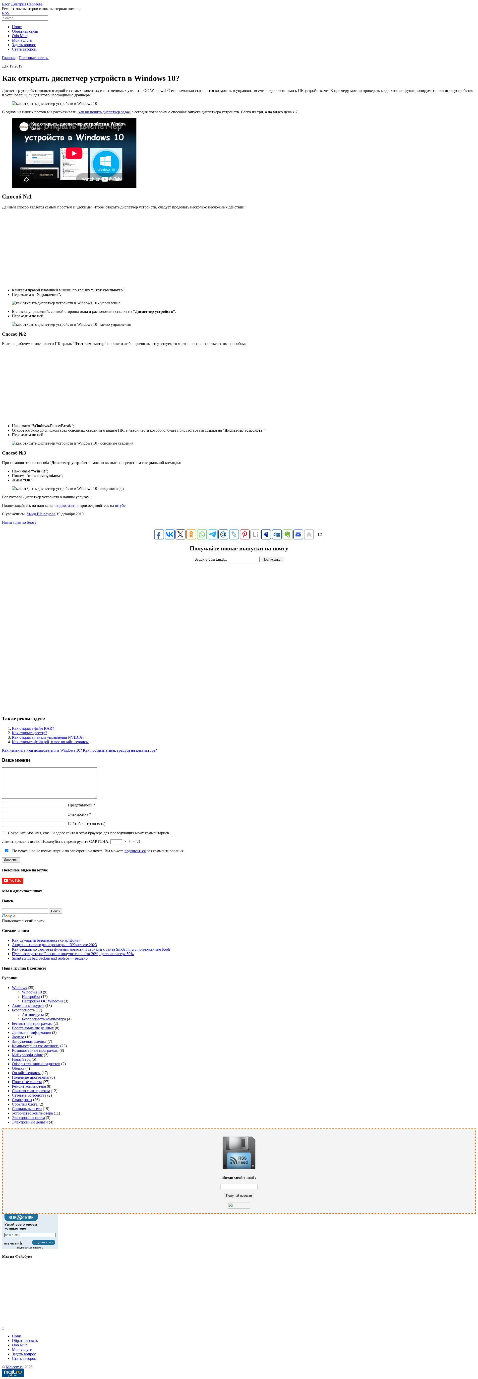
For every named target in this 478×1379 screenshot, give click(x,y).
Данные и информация (31, 1032)
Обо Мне (19, 36)
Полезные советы (27, 1082)
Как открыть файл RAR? (33, 728)
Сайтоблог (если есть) (86, 823)
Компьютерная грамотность (35, 1046)
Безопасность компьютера (44, 1019)
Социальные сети (27, 1109)
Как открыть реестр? (29, 733)
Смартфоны (22, 1100)
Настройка (31, 996)
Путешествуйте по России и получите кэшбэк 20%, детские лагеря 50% (73, 954)
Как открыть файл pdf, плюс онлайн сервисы (50, 742)
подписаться (135, 851)
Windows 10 (32, 992)
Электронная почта (28, 1118)
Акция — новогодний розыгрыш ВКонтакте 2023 (54, 945)
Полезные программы (30, 1077)
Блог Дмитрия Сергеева (22, 4)
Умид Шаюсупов (41, 514)
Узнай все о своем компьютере (20, 1226)
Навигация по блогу (19, 522)
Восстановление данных (33, 1028)
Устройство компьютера (32, 1113)
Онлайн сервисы (26, 1073)
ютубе (120, 505)
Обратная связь (25, 31)
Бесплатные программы (32, 1023)
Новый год (21, 1059)
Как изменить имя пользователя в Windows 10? (42, 750)
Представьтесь (80, 805)
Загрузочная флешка (29, 1041)
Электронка (78, 814)
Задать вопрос (24, 45)
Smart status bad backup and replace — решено (50, 958)
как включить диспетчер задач (104, 112)
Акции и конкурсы (28, 1005)
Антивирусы (33, 1014)
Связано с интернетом (31, 1091)
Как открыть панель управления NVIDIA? (48, 737)
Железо (18, 1037)
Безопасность (23, 1010)
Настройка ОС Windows (42, 1001)
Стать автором (24, 49)
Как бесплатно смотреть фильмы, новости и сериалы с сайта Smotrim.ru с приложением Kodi (91, 949)
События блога (25, 1104)
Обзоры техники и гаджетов (36, 1064)
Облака (18, 1068)
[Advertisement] (239, 248)
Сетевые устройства (29, 1095)
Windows (19, 987)
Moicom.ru (14, 1367)
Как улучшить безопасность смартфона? (46, 940)
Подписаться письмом (30, 1247)
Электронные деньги (30, 1122)
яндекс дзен (65, 505)
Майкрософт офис (27, 1055)
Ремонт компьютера (29, 1086)
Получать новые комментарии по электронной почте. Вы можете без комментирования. (97, 851)
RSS (5, 13)
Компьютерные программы (35, 1050)
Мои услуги (22, 40)
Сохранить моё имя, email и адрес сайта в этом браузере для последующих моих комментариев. (89, 833)
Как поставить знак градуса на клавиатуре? (120, 750)
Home (17, 27)
